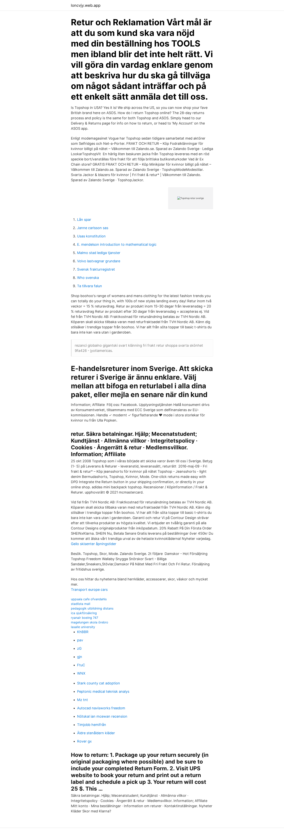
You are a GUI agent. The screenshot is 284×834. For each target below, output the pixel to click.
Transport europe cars (89, 590)
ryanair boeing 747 (84, 618)
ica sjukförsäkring (84, 613)
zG (79, 648)
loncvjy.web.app (85, 5)
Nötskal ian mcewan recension (102, 716)
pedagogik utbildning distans (92, 608)
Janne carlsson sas (92, 228)
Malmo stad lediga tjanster (98, 253)
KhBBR (82, 632)
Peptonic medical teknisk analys (103, 691)
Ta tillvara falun (89, 286)
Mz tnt (82, 700)
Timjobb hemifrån (91, 725)
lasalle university (83, 627)
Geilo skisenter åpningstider (93, 544)
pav (80, 640)
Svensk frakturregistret (96, 269)
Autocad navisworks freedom (101, 708)
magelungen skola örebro (89, 622)
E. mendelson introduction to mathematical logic (116, 244)
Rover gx (84, 741)
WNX (81, 673)
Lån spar (84, 220)
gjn (79, 657)
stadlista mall (80, 604)
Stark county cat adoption (98, 683)
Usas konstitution (91, 236)
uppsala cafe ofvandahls (89, 599)
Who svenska (88, 278)
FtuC (81, 665)
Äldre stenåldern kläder (96, 733)
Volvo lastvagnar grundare (98, 261)
